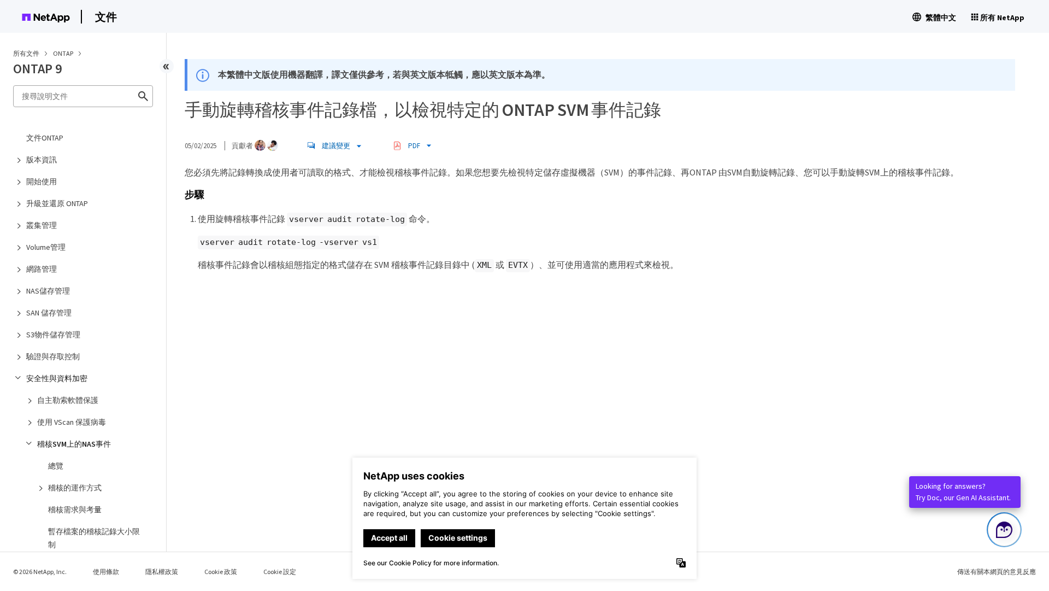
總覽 (55, 466)
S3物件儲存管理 (53, 335)
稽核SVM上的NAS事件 (74, 444)
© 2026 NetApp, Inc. (40, 571)
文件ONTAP (44, 138)
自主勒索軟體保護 (67, 400)
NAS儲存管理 (48, 291)
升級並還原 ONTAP (57, 203)
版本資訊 (41, 160)
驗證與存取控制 (53, 356)
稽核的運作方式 (75, 488)
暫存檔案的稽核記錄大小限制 (94, 537)
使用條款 (106, 571)
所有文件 (26, 53)
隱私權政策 (161, 571)
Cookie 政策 (220, 571)
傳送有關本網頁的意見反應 (996, 571)
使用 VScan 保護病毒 (71, 422)
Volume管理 (46, 247)
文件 (106, 17)
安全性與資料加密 (56, 378)
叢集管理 (41, 225)
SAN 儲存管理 (49, 313)
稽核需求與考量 (75, 509)
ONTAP (63, 53)
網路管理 (41, 269)
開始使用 (41, 181)
